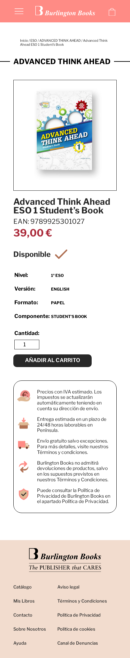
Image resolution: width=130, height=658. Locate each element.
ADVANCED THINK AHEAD (60, 40)
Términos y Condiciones (82, 601)
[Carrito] (112, 12)
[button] (19, 11)
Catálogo (22, 587)
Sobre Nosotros (29, 629)
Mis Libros (24, 601)
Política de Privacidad (79, 615)
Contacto (22, 615)
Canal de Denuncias (77, 643)
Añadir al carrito (52, 360)
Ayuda (19, 643)
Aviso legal (68, 587)
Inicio (24, 40)
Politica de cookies (76, 629)
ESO (33, 40)
